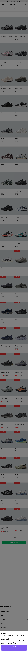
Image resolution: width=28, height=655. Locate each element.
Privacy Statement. (11, 643)
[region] (14, 643)
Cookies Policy (5, 639)
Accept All (14, 646)
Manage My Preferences (14, 652)
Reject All (14, 649)
